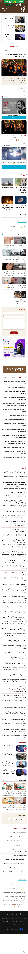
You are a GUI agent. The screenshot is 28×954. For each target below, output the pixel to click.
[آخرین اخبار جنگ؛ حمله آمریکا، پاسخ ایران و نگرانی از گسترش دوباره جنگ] (7, 200)
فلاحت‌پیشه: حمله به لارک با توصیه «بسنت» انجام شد (15, 676)
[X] (16, 914)
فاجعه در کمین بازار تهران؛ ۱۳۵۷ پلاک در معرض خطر (8, 755)
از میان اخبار (23, 175)
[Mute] (6, 159)
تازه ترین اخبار (22, 377)
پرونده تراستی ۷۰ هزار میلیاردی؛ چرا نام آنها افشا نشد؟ (14, 630)
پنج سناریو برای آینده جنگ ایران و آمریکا (9, 747)
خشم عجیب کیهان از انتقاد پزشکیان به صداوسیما (16, 642)
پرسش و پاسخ (22, 921)
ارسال (14, 333)
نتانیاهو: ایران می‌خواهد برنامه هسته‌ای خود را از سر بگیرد (14, 709)
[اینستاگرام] (12, 914)
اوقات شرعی (14, 921)
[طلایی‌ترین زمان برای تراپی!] (20, 28)
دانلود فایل (13, 140)
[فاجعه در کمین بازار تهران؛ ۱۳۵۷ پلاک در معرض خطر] (21, 756)
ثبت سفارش (14, 167)
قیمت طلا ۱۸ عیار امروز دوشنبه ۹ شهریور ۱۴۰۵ (17, 836)
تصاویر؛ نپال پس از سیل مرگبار (16, 415)
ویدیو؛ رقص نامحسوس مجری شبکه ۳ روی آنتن (13, 720)
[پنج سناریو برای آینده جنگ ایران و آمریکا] (21, 748)
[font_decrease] (18, 88)
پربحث (5, 377)
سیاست (17, 11)
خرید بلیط (14, 118)
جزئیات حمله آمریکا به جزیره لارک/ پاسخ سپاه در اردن (15, 654)
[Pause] (4, 159)
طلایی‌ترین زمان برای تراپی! (10, 26)
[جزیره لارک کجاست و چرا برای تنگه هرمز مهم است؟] (21, 200)
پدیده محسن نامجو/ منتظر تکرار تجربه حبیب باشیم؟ (15, 574)
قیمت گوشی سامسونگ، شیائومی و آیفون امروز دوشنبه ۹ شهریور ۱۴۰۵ (14, 502)
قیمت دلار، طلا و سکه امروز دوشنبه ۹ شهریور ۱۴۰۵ (15, 473)
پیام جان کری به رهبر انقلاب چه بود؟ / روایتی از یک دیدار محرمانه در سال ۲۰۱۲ (14, 730)
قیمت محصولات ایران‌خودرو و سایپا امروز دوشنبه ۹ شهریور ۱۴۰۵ (16, 531)
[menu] (2, 8)
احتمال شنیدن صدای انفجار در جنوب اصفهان (14, 447)
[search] (9, 8)
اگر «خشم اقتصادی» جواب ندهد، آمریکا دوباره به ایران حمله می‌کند (8, 18)
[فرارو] (23, 9)
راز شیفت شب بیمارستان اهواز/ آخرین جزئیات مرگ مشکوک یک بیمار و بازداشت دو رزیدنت (15, 562)
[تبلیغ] (14, 3)
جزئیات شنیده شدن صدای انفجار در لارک (15, 689)
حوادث (9, 11)
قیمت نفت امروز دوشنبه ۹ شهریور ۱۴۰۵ (15, 521)
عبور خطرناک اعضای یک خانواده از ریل (14, 419)
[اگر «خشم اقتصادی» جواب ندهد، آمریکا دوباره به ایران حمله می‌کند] (20, 19)
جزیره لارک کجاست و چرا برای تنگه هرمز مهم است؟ (21, 206)
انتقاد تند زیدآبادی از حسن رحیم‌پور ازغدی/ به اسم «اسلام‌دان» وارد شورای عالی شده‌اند (21, 190)
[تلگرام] (7, 914)
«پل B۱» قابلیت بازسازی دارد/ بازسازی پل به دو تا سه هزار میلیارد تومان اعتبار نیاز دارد (14, 442)
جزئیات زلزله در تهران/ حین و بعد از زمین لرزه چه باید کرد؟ (15, 598)
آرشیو (13, 918)
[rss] (21, 914)
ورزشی (13, 11)
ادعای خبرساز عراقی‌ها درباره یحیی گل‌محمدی (14, 552)
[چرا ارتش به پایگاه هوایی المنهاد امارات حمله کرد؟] (7, 182)
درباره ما (24, 918)
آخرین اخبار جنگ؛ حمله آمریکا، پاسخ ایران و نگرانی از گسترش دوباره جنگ (7, 207)
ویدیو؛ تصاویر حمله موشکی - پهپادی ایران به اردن (15, 664)
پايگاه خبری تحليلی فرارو (11, 925)
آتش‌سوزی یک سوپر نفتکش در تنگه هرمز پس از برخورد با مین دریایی (14, 618)
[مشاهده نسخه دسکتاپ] (6, 8)
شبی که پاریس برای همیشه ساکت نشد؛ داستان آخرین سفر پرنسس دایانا (14, 541)
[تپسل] (3, 97)
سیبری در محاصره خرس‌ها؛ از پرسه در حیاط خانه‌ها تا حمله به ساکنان (15, 697)
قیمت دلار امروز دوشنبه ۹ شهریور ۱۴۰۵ (18, 832)
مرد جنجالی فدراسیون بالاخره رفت (16, 387)
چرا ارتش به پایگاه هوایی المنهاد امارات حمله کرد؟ (7, 188)
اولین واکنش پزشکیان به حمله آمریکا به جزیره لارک (15, 608)
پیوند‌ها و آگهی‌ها (6, 918)
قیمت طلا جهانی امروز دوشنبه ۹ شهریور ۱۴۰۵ (17, 867)
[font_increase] (25, 88)
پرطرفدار (12, 377)
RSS (3, 921)
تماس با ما (18, 918)
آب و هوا (8, 921)
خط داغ (24, 468)
